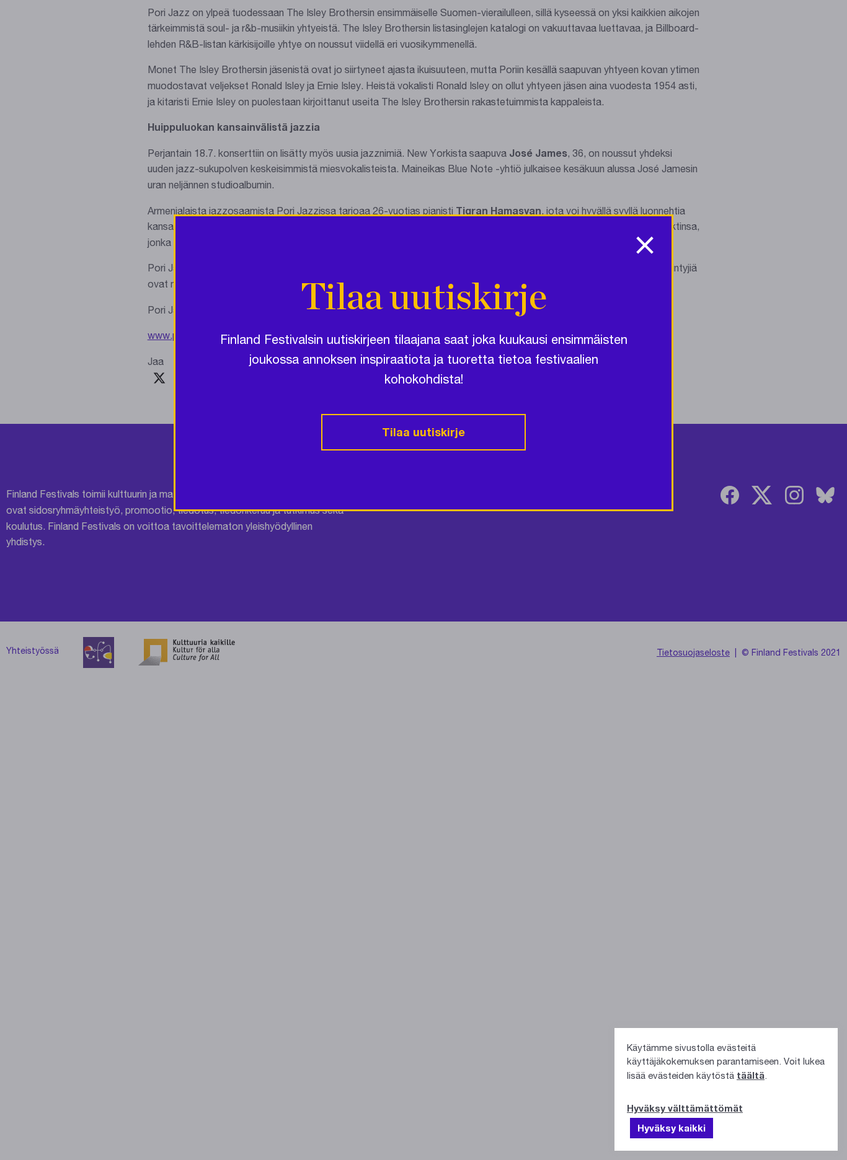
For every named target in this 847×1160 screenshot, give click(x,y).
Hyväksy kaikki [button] (671, 1127)
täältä (751, 1075)
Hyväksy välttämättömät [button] (685, 1108)
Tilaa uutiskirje (423, 432)
